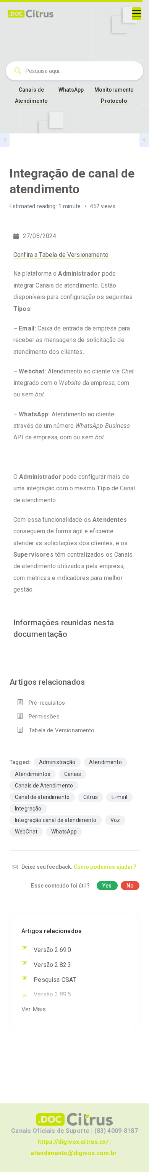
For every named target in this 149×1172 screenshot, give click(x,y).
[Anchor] (71, 633)
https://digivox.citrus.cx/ (73, 1142)
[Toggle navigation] (136, 13)
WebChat (26, 831)
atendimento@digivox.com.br (74, 1153)
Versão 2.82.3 (51, 964)
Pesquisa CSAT (54, 979)
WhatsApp (71, 90)
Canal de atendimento (42, 797)
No (130, 886)
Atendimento (105, 762)
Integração (28, 808)
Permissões (44, 716)
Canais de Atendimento (44, 785)
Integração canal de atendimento (56, 820)
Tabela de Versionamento (61, 730)
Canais (72, 774)
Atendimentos (32, 774)
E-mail (119, 797)
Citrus (90, 797)
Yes (107, 886)
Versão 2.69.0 (51, 949)
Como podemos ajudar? (105, 867)
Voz (115, 820)
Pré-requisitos (47, 702)
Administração (57, 762)
